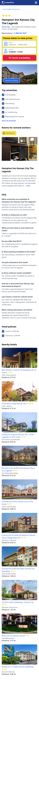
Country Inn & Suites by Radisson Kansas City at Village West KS (18, 536)
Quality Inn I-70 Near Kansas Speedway (18, 667)
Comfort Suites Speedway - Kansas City (18, 602)
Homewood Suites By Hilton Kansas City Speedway (18, 569)
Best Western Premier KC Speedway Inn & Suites (19, 371)
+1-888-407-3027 (20, 33)
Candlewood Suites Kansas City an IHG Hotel (17, 502)
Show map (6, 27)
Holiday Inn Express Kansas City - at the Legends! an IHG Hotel (18, 435)
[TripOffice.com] (8, 2)
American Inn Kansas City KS (13, 636)
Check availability (21, 58)
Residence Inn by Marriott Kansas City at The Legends (18, 469)
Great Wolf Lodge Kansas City (14, 403)
